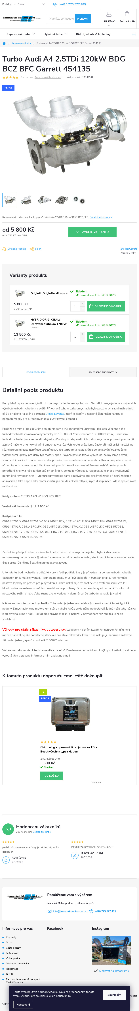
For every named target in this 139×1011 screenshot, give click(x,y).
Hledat (83, 19)
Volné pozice (13, 958)
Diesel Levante (54, 414)
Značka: (129, 249)
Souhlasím (114, 995)
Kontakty (7, 4)
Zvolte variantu (95, 232)
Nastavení (23, 1005)
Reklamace (12, 969)
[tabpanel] (69, 735)
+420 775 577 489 (105, 911)
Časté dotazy (13, 948)
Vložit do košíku (108, 306)
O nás (21, 4)
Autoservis (12, 953)
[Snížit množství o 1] (82, 308)
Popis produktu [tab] (36, 372)
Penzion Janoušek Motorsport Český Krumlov (23, 981)
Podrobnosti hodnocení (48, 77)
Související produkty (101, 372)
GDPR (9, 974)
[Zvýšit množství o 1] (82, 304)
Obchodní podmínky (17, 963)
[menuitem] (20, 34)
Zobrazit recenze (42, 832)
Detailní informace (100, 217)
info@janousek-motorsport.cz (70, 911)
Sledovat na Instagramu (114, 971)
